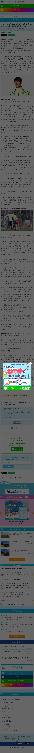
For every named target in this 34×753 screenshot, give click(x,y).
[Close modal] (30, 363)
